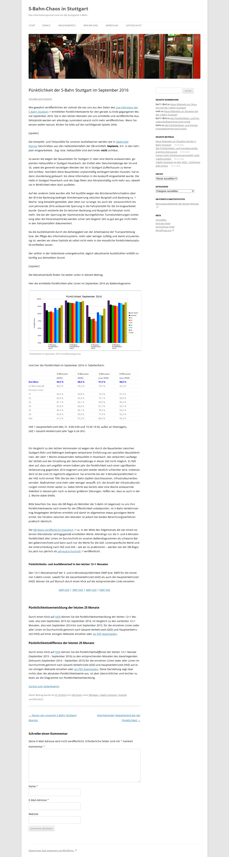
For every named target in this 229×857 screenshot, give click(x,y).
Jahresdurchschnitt (69, 551)
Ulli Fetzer (76, 695)
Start (32, 25)
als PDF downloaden (105, 634)
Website (33, 814)
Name (33, 786)
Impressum (112, 25)
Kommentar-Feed (165, 226)
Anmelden (161, 219)
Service (46, 25)
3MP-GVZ (64, 590)
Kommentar (37, 746)
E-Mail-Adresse (39, 800)
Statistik (122, 695)
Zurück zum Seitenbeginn (44, 686)
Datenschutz (134, 25)
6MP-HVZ (104, 590)
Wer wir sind (91, 25)
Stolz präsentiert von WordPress (58, 850)
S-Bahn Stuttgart (108, 695)
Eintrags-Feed (163, 223)
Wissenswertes (67, 25)
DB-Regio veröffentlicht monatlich (53, 530)
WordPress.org (163, 230)
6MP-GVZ (91, 590)
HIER (58, 616)
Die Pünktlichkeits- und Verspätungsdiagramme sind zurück (178, 120)
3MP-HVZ (77, 590)
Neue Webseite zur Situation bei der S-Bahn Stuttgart (176, 106)
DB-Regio (93, 695)
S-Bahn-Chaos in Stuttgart (58, 8)
